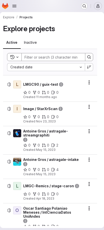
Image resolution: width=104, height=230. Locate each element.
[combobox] (46, 67)
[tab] (12, 42)
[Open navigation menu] (14, 6)
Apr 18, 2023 (45, 198)
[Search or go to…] (84, 6)
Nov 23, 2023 (46, 121)
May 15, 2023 (46, 150)
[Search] (89, 57)
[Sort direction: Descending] (89, 67)
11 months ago (46, 97)
